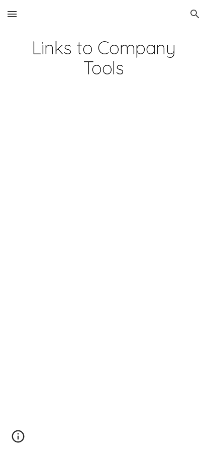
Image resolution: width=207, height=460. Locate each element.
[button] (12, 14)
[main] (103, 58)
